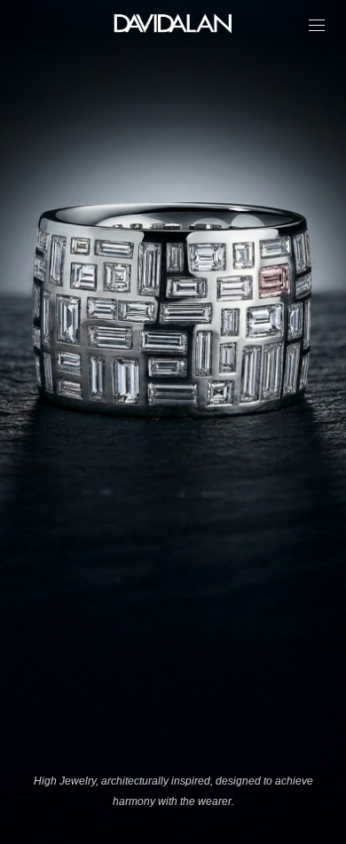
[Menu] (316, 25)
